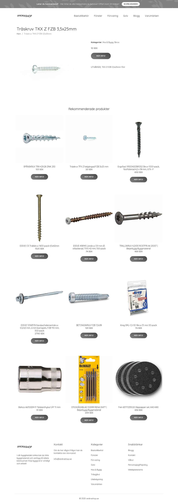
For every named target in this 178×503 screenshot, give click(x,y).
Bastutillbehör (81, 15)
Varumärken (152, 15)
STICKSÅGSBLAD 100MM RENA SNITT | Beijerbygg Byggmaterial (89, 408)
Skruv (116, 42)
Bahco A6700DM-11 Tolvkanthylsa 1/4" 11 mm (39, 407)
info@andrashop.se (63, 459)
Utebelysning (97, 479)
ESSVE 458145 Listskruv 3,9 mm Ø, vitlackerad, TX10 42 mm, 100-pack (89, 247)
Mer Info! (100, 56)
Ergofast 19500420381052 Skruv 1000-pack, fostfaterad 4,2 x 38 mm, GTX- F (138, 168)
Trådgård (95, 474)
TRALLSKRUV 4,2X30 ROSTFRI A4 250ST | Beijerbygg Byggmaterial (138, 247)
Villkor (131, 460)
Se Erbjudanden (131, 4)
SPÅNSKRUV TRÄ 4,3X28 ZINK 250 (39, 166)
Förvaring (112, 15)
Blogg (136, 15)
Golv (125, 15)
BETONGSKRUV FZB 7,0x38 (89, 325)
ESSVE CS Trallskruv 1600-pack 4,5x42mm (39, 246)
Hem (19, 34)
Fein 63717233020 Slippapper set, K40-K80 (138, 407)
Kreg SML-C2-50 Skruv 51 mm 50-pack (138, 325)
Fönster (98, 15)
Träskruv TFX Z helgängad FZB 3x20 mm (89, 166)
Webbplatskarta (135, 469)
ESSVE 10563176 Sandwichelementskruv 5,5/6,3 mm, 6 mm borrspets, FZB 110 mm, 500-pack (39, 328)
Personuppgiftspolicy (138, 465)
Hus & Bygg (108, 42)
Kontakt (131, 455)
